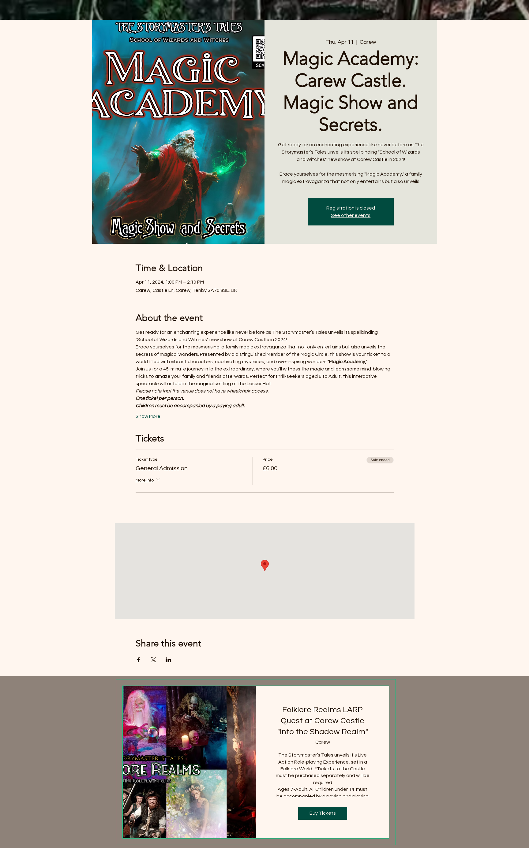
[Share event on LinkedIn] (168, 659)
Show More (148, 416)
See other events (350, 215)
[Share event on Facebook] (138, 659)
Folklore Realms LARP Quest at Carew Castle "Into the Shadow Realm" (322, 721)
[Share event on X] (153, 659)
